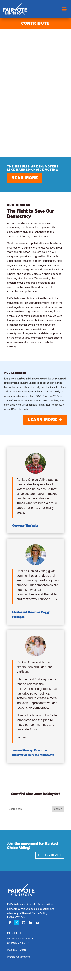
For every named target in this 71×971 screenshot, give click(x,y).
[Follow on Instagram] (23, 922)
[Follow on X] (16, 922)
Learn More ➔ (45, 420)
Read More (24, 178)
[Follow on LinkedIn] (30, 922)
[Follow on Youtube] (37, 922)
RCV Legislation (15, 372)
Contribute (35, 23)
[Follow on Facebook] (10, 922)
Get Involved (49, 855)
